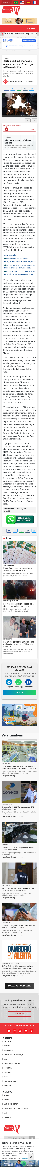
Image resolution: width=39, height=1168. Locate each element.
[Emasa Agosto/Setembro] (19, 1163)
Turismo (7, 1072)
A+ (35, 120)
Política (7, 1041)
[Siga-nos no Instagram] (14, 1031)
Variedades (8, 1050)
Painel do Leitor (10, 1104)
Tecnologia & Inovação (13, 1055)
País (5, 1059)
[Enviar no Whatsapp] (19, 89)
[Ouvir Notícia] (6, 129)
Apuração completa (29, 40)
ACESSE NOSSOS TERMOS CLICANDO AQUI (18, 1159)
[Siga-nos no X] (20, 1031)
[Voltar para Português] (15, 2)
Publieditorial (10, 1081)
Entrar (7, 2)
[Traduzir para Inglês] (22, 2)
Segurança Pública (11, 1063)
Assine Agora (18, 1014)
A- (28, 120)
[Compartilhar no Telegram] (25, 89)
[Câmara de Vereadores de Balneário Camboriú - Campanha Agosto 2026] (19, 21)
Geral (6, 1077)
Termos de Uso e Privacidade (15, 1108)
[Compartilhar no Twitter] (12, 89)
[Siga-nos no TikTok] (31, 1031)
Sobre (6, 1100)
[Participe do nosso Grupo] (19, 520)
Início (6, 1095)
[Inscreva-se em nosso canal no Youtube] (26, 1031)
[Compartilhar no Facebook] (6, 89)
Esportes (7, 1086)
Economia (7, 1068)
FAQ (5, 1113)
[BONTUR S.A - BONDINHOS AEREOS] (19, 715)
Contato (7, 1117)
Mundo (6, 1046)
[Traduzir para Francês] (35, 2)
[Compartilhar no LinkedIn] (31, 89)
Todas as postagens (19, 985)
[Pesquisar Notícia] (32, 1138)
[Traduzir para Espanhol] (28, 2)
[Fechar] (31, 1157)
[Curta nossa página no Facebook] (9, 1031)
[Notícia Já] (19, 11)
